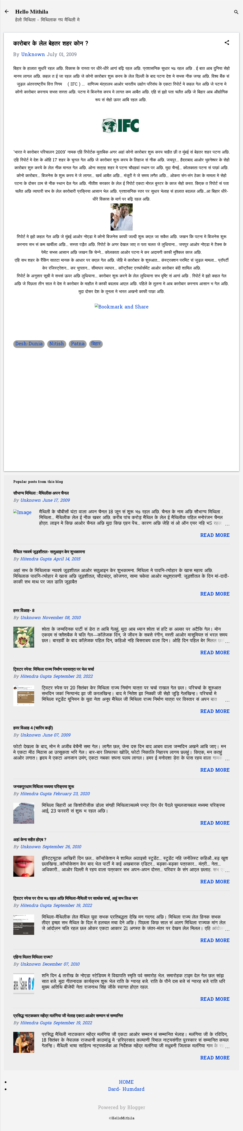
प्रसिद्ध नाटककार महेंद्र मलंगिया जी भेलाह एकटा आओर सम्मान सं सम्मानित (68, 1015)
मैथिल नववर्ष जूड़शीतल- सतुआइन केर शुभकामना (49, 551)
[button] (227, 43)
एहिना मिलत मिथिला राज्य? (33, 956)
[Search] (236, 13)
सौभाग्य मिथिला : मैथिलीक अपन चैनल (41, 493)
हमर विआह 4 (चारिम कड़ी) (33, 727)
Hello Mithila (31, 11)
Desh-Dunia (28, 344)
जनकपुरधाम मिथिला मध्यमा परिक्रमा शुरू (43, 786)
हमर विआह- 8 (23, 610)
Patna (77, 344)
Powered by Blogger (121, 1108)
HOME (126, 1082)
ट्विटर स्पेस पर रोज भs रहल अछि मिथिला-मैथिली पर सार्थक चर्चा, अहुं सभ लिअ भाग (75, 898)
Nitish (56, 344)
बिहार (96, 344)
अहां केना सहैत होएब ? (29, 839)
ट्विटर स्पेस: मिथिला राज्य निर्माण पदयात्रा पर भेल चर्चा (53, 669)
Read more (215, 535)
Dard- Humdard (126, 1089)
